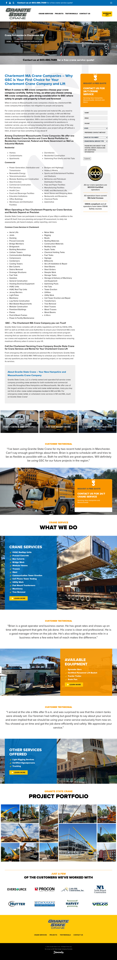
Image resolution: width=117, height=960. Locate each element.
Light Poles (14, 295)
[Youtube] (10, 3)
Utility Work (49, 295)
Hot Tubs (48, 286)
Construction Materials (53, 244)
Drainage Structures (17, 272)
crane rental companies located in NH (38, 391)
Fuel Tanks (48, 255)
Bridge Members (16, 244)
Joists (11, 235)
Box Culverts (14, 266)
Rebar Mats (49, 232)
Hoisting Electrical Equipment (21, 284)
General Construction (18, 281)
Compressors (15, 258)
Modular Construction (18, 306)
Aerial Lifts (13, 232)
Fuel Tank (13, 275)
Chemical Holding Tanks (54, 252)
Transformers (50, 301)
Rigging (47, 235)
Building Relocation (17, 249)
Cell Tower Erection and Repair (57, 298)
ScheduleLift (107, 14)
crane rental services (50, 388)
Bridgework (14, 246)
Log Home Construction (19, 301)
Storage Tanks (50, 275)
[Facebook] (6, 3)
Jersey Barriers (15, 292)
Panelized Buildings (17, 309)
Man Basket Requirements (20, 304)
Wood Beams (50, 312)
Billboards (48, 261)
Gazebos (13, 278)
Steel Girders (50, 269)
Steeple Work (50, 272)
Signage (47, 258)
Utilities (47, 292)
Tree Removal (50, 304)
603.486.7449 (39, 3)
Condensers (14, 261)
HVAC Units (14, 286)
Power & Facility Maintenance (21, 318)
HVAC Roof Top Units (18, 289)
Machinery (13, 298)
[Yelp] (13, 3)
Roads (47, 238)
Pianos (12, 312)
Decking (12, 238)
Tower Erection (50, 289)
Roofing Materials (51, 241)
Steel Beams (49, 266)
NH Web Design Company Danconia (62, 949)
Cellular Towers (16, 252)
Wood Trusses (50, 309)
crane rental (23, 394)
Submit (87, 159)
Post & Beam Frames (18, 315)
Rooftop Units (50, 246)
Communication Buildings (20, 255)
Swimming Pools (51, 284)
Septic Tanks (49, 249)
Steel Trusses (50, 306)
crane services (30, 382)
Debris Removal (16, 269)
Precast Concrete (16, 241)
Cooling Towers (16, 264)
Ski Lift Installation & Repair (55, 264)
